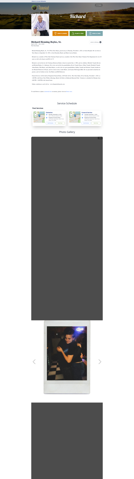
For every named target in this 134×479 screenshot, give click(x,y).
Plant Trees (60, 123)
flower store (69, 91)
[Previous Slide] (34, 361)
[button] (39, 115)
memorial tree (48, 91)
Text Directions (50, 123)
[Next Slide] (100, 361)
